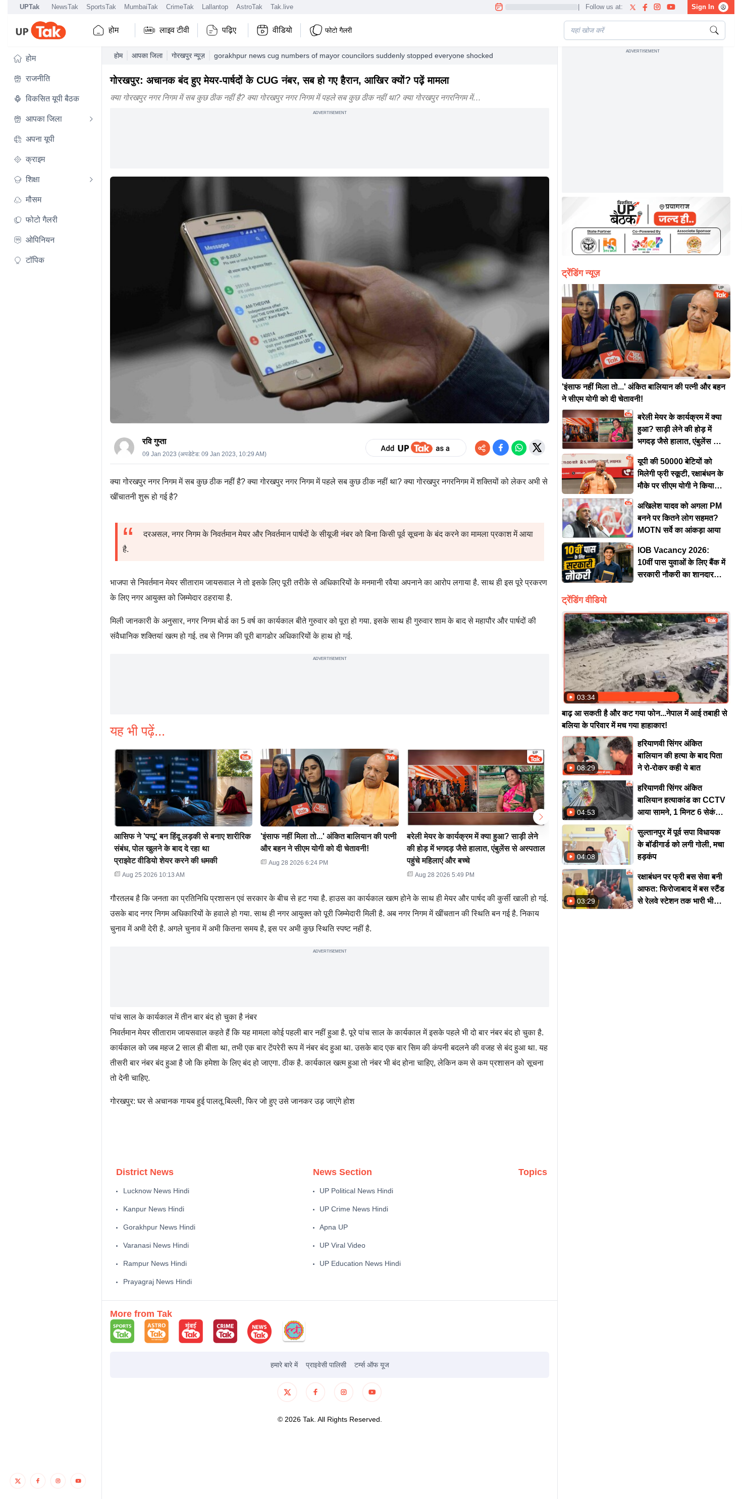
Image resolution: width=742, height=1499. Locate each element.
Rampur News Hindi (155, 1263)
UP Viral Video (342, 1245)
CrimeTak (180, 7)
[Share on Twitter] (537, 447)
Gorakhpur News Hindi (159, 1227)
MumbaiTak (141, 7)
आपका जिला (147, 55)
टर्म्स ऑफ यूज (371, 1365)
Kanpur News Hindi (153, 1209)
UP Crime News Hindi (354, 1209)
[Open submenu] (91, 119)
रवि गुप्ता (154, 441)
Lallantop (215, 7)
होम (114, 30)
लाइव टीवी (174, 30)
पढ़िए (229, 30)
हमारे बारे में (284, 1365)
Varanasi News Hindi (156, 1245)
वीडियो (282, 30)
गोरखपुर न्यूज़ (188, 55)
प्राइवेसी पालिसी (326, 1365)
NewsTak (64, 7)
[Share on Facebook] (501, 447)
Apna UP (334, 1227)
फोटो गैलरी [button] (338, 30)
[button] (53, 58)
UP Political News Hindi (356, 1191)
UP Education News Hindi (360, 1263)
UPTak (29, 7)
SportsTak (101, 7)
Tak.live (282, 7)
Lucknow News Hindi (156, 1191)
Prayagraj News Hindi (157, 1282)
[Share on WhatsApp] (519, 447)
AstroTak (249, 7)
